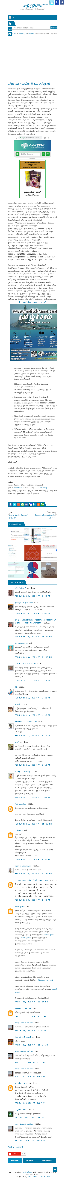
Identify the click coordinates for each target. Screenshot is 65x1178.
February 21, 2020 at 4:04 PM (33, 798)
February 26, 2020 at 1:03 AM (33, 900)
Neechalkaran (21, 1083)
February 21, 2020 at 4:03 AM (33, 715)
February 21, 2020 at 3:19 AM (33, 680)
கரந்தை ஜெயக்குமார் (23, 866)
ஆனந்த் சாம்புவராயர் (23, 1037)
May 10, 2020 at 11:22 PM (30, 1141)
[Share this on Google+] (18, 504)
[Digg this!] (26, 504)
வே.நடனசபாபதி (21, 643)
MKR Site (45, 1177)
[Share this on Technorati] (42, 504)
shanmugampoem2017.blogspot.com (31, 880)
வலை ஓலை (19, 907)
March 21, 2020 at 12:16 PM (31, 1002)
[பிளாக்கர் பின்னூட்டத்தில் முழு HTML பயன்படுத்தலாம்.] (49, 535)
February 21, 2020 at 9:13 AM (33, 765)
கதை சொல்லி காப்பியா (24, 1023)
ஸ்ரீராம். (18, 704)
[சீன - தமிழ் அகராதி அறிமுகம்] (49, 553)
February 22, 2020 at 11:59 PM (33, 874)
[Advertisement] (32, 54)
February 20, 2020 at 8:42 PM (33, 596)
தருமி (17, 742)
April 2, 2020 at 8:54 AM (30, 1077)
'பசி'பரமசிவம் (21, 804)
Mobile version (35, 4)
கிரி (16, 687)
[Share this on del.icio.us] (30, 504)
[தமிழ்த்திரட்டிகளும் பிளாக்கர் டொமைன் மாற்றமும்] (32, 535)
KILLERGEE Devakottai (26, 722)
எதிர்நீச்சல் (28, 1172)
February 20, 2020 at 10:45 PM (33, 637)
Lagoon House (21, 1110)
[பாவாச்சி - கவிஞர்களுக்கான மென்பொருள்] (16, 570)
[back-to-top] (55, 1169)
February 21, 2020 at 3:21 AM (33, 698)
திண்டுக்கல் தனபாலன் (24, 603)
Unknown (19, 830)
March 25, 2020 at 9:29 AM (31, 1031)
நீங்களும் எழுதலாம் (45, 980)
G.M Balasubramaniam (25, 664)
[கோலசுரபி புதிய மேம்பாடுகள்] (32, 553)
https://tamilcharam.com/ (32, 302)
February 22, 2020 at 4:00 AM (33, 859)
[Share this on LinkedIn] (34, 504)
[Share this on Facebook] (10, 504)
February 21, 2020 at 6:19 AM (33, 736)
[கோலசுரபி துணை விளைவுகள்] (49, 570)
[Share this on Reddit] (38, 504)
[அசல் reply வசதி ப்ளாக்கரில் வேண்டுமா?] (16, 553)
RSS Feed (45, 4)
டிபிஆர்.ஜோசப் (20, 588)
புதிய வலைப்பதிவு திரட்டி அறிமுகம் (29, 83)
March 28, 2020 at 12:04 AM (31, 1045)
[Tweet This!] (14, 504)
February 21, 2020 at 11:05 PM (33, 824)
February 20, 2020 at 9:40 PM (33, 613)
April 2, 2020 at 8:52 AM (30, 1062)
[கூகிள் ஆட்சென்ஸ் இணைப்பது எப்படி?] (16, 535)
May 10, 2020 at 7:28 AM (29, 1117)
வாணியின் (18, 488)
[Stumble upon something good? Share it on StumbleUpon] (22, 504)
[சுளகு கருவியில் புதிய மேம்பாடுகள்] (32, 570)
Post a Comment (15, 1147)
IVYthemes (33, 1177)
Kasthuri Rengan (23, 1008)
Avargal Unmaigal (23, 772)
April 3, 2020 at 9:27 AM (30, 1103)
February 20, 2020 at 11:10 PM (33, 657)
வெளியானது (42, 488)
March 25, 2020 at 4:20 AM (31, 1016)
